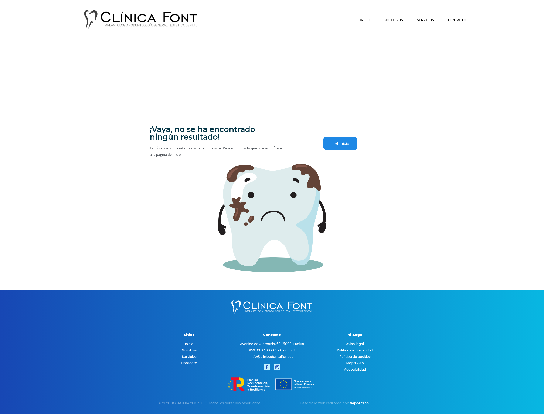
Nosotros (393, 19)
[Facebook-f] (267, 367)
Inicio (365, 19)
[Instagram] (277, 367)
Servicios (425, 19)
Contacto (457, 19)
